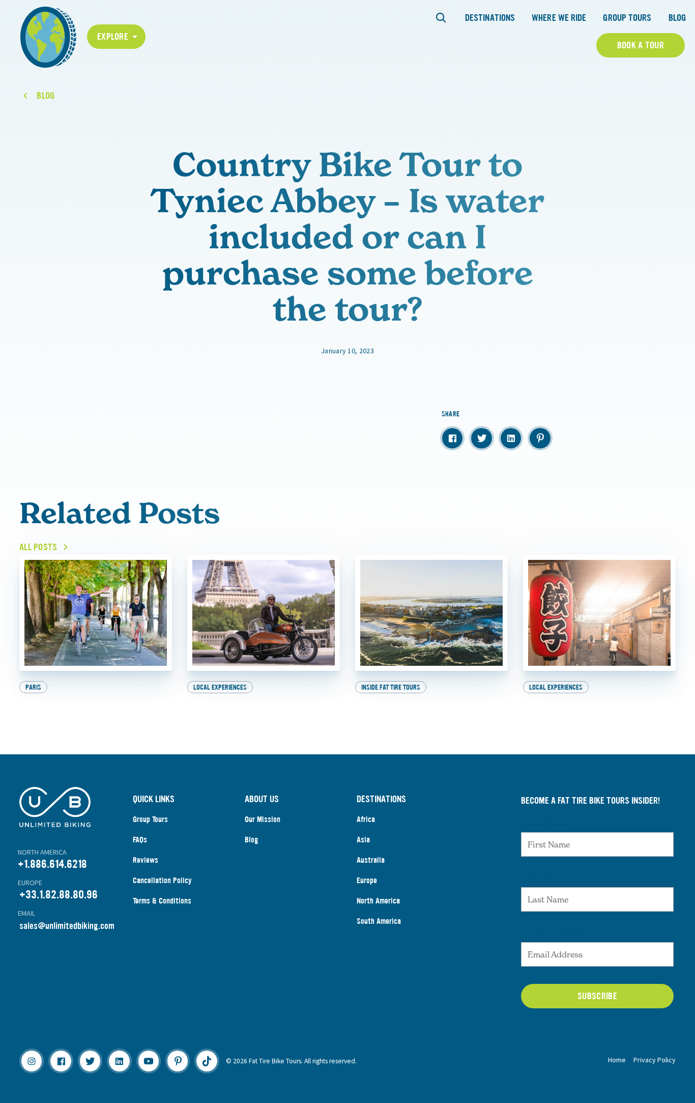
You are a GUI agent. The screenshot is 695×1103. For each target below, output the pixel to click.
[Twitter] (90, 1061)
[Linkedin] (119, 1061)
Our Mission (262, 819)
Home (617, 1059)
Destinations (490, 18)
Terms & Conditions (162, 900)
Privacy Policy (654, 1059)
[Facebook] (60, 1061)
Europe (367, 880)
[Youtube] (148, 1061)
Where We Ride (559, 18)
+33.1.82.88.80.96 (58, 894)
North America (378, 900)
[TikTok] (206, 1061)
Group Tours (627, 18)
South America (379, 921)
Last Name (543, 877)
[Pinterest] (177, 1061)
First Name (544, 822)
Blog (677, 18)
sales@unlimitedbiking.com (66, 926)
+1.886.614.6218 (52, 864)
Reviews (145, 860)
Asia (363, 839)
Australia (371, 860)
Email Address (551, 932)
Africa (366, 819)
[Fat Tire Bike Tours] (48, 36)
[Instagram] (31, 1061)
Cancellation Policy (162, 880)
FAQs (140, 839)
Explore (112, 37)
